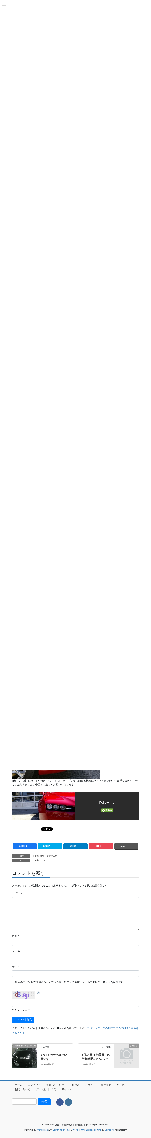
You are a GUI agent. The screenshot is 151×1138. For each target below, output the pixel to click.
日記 (53, 1089)
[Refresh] (38, 992)
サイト (16, 966)
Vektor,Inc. (110, 1130)
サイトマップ (69, 1089)
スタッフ (90, 1084)
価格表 (76, 1084)
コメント (17, 893)
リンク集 (41, 1089)
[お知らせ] (126, 1051)
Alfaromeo (40, 860)
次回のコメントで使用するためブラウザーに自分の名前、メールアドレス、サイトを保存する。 (70, 982)
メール (16, 951)
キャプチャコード (22, 1009)
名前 (15, 935)
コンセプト (34, 1084)
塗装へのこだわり (56, 1084)
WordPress (42, 1130)
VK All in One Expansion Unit (86, 1130)
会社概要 (106, 1084)
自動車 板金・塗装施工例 (45, 856)
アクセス (121, 1084)
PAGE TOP (144, 1100)
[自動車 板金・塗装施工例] (24, 1051)
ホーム (18, 1084)
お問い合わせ (22, 1089)
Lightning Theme (61, 1130)
